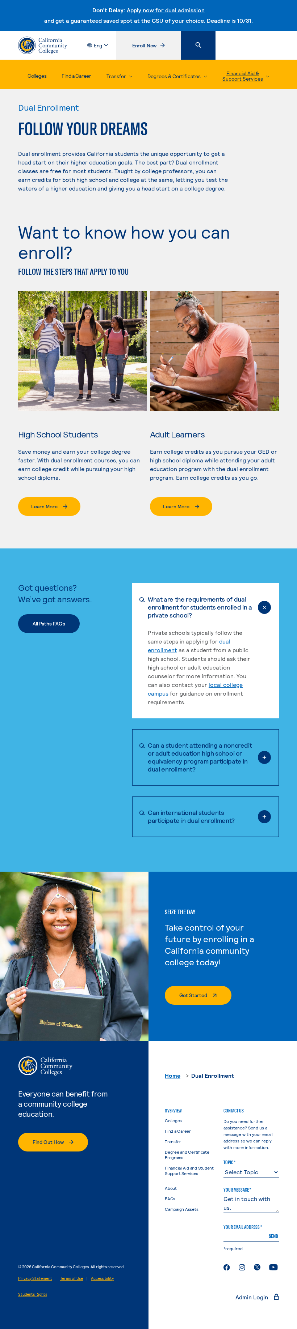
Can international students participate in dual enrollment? (191, 816)
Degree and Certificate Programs (187, 1154)
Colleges (37, 76)
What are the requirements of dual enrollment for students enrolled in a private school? (200, 607)
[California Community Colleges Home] (42, 45)
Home (172, 1075)
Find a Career (76, 76)
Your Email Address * (242, 1227)
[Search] (198, 45)
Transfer (173, 1141)
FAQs (170, 1198)
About (171, 1188)
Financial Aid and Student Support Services (189, 1170)
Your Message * (237, 1190)
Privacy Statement (35, 1278)
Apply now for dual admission (166, 10)
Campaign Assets (181, 1209)
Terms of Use (71, 1278)
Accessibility (102, 1278)
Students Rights (32, 1294)
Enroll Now (156, 47)
